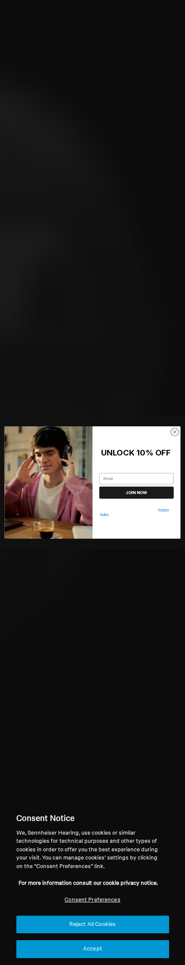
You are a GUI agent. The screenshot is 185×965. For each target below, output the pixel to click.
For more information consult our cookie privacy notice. (88, 883)
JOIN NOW (136, 492)
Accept (92, 949)
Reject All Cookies (92, 924)
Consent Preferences (92, 900)
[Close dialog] (175, 432)
